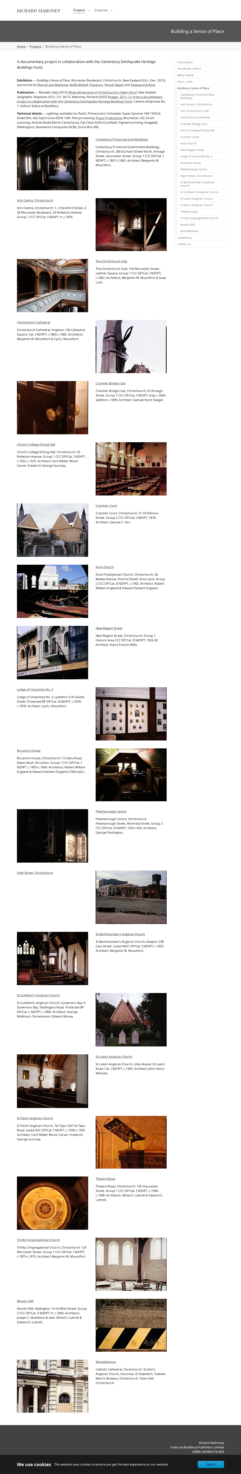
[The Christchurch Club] (52, 285)
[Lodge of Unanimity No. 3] (131, 713)
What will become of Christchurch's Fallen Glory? (103, 92)
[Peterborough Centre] (52, 836)
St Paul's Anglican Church (35, 1118)
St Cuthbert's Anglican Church (38, 995)
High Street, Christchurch (35, 873)
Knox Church (105, 567)
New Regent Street (109, 628)
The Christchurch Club (111, 261)
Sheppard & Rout (143, 85)
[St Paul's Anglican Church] (131, 1142)
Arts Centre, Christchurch (35, 200)
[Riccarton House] (131, 774)
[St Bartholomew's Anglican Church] (52, 958)
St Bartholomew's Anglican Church (120, 934)
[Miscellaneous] (52, 1386)
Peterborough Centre (111, 811)
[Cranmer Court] (52, 530)
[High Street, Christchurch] (131, 897)
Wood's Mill (25, 1301)
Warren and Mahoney (52, 85)
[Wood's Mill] (131, 1325)
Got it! (211, 1464)
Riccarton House (28, 751)
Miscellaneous (106, 1362)
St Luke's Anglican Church (114, 1057)
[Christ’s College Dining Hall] (131, 468)
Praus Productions (109, 118)
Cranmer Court (106, 506)
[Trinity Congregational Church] (131, 1264)
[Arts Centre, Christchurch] (131, 224)
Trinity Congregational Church (38, 1240)
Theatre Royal (105, 1179)
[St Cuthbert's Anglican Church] (131, 1019)
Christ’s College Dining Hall (36, 444)
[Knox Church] (52, 591)
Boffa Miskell (79, 85)
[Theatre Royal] (52, 1203)
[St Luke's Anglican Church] (52, 1081)
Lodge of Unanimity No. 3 (35, 689)
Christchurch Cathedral (33, 322)
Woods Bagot (114, 85)
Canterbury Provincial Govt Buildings (122, 139)
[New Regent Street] (52, 653)
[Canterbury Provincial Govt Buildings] (52, 163)
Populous (96, 85)
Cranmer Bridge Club (111, 383)
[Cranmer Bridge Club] (52, 407)
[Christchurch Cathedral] (131, 346)
